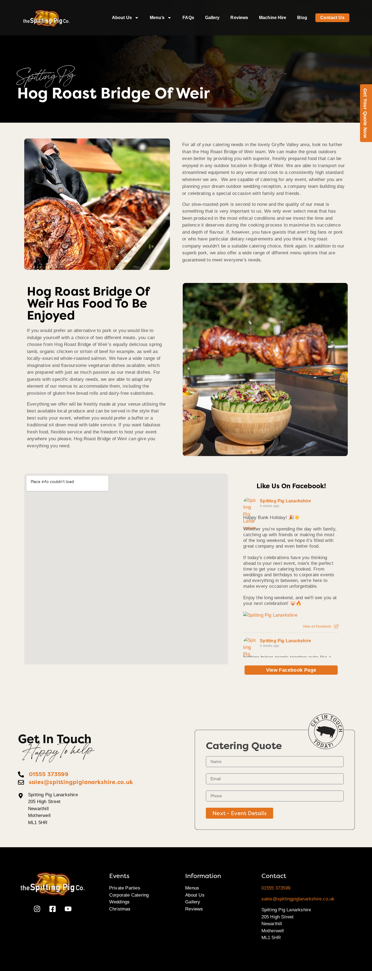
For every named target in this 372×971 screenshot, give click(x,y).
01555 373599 (275, 888)
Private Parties (124, 888)
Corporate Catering (129, 895)
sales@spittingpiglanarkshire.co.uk (298, 898)
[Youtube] (68, 909)
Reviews (239, 17)
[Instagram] (37, 909)
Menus (192, 888)
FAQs (188, 17)
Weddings (119, 901)
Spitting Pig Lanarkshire (285, 501)
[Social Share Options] (336, 626)
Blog (302, 17)
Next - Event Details (239, 813)
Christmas (120, 909)
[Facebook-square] (52, 909)
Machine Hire (272, 17)
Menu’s (157, 17)
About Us (122, 17)
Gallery (212, 17)
